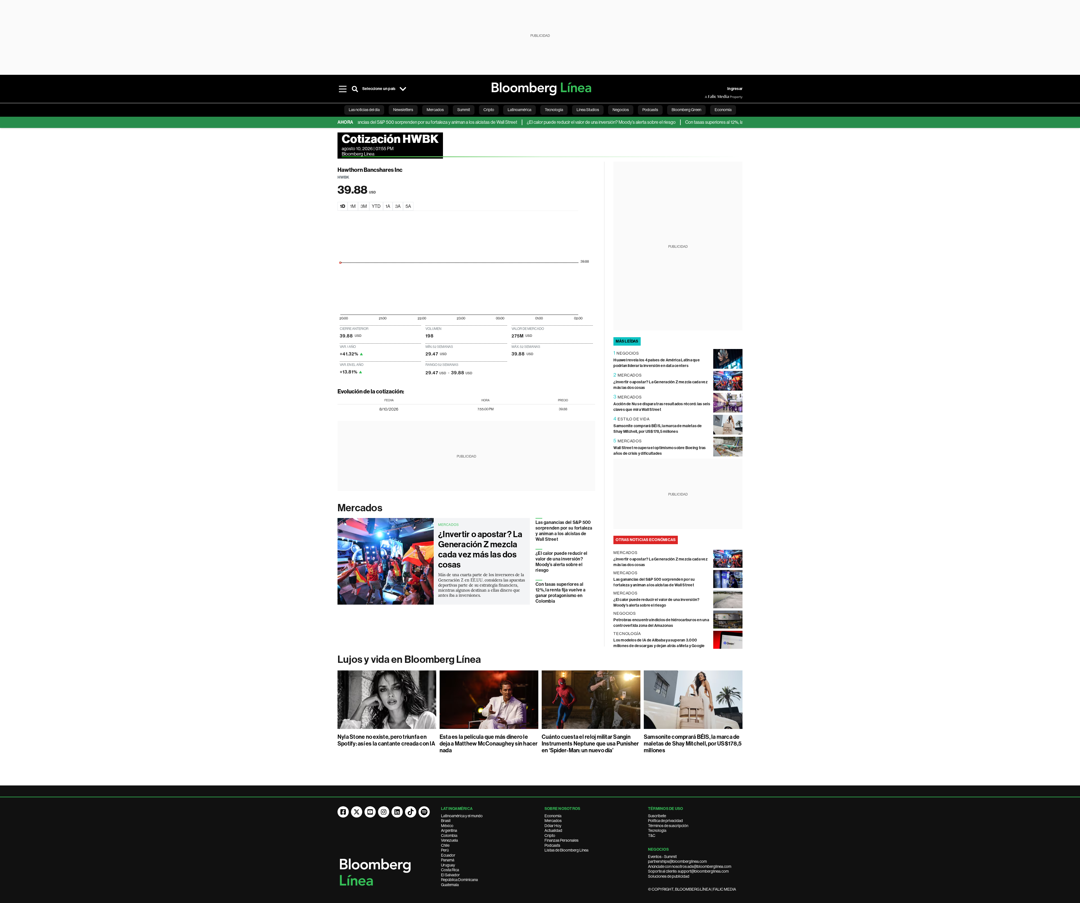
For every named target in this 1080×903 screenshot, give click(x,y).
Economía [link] (723, 109)
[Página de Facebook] (343, 812)
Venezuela (449, 840)
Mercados (360, 508)
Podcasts (552, 845)
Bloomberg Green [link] (686, 109)
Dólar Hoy (552, 825)
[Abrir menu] (343, 89)
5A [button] (408, 206)
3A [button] (397, 206)
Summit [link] (463, 109)
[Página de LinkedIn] (397, 812)
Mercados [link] (435, 109)
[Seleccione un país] (403, 89)
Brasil (446, 820)
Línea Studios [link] (588, 109)
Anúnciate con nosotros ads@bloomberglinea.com (689, 866)
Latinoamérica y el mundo (462, 816)
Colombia (449, 835)
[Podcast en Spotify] (424, 812)
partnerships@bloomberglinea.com (677, 861)
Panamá (447, 860)
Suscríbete (657, 816)
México (447, 825)
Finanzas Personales (561, 840)
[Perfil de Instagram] (383, 812)
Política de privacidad (665, 820)
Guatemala (450, 884)
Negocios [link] (621, 109)
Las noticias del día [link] (364, 109)
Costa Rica (450, 870)
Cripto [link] (488, 109)
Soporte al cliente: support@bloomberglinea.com (688, 871)
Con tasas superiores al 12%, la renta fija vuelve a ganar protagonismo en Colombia (734, 122)
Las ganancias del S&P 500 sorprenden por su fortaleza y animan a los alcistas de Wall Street (401, 122)
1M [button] (353, 206)
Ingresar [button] (734, 88)
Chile (445, 845)
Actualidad (553, 830)
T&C (651, 835)
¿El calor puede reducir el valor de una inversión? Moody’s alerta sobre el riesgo (572, 122)
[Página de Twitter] (356, 812)
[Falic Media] (708, 97)
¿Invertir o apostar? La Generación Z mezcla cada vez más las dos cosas (480, 549)
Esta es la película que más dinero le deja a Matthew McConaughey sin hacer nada (489, 743)
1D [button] (342, 206)
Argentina (449, 830)
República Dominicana (459, 879)
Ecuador (448, 855)
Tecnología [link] (554, 109)
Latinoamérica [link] (519, 109)
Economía (552, 816)
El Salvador (450, 875)
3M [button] (364, 206)
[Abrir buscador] (355, 89)
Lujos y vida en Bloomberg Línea (409, 659)
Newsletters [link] (403, 109)
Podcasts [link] (650, 109)
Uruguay (448, 865)
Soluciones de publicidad (668, 876)
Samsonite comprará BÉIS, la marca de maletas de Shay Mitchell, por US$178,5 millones (693, 743)
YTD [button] (376, 206)
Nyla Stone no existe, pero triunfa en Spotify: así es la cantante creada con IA (386, 740)
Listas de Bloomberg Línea (566, 850)
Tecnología (657, 830)
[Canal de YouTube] (370, 812)
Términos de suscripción (668, 825)
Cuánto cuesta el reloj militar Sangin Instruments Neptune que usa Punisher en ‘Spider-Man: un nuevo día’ (590, 743)
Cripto (549, 835)
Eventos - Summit (662, 856)
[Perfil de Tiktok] (410, 812)
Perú (445, 850)
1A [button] (388, 206)
